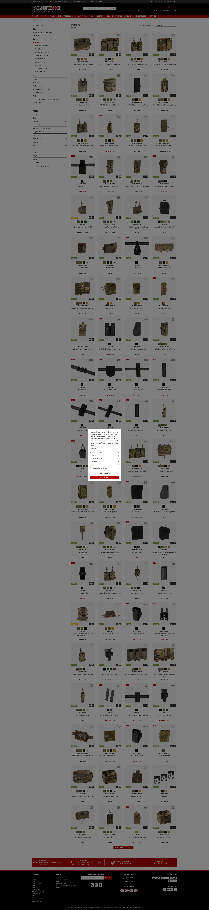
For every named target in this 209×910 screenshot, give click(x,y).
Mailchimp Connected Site (99, 468)
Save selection (104, 473)
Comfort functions (97, 459)
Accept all (104, 477)
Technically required (97, 452)
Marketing (95, 462)
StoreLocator (95, 465)
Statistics (94, 455)
